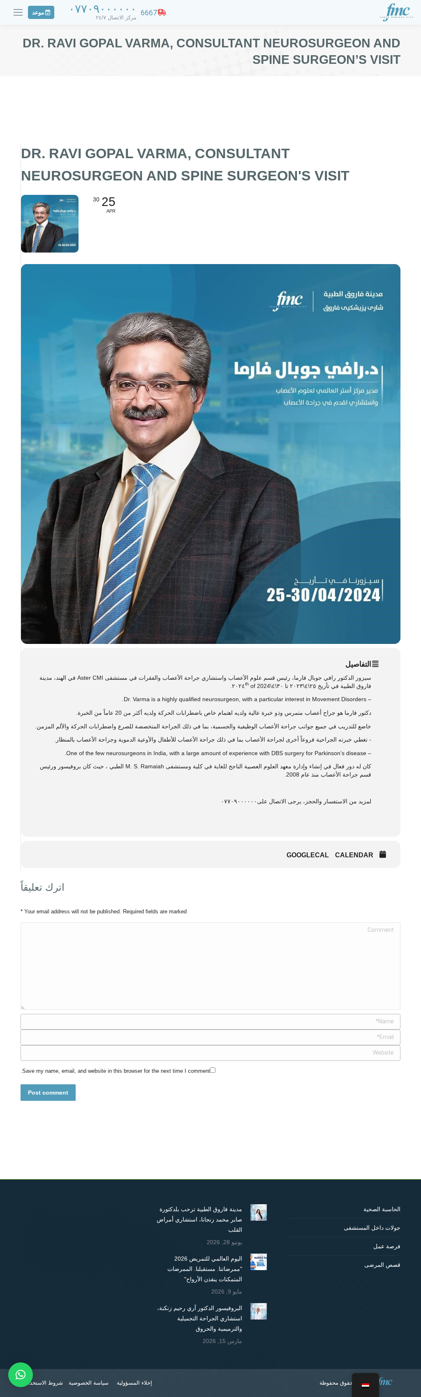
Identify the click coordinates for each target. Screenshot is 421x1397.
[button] (20, 1374)
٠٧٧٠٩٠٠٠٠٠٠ (102, 8)
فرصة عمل (386, 1246)
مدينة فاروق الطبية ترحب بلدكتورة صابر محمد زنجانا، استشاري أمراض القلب (199, 1219)
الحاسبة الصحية (381, 1209)
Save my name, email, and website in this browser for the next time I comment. (115, 1071)
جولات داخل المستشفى (372, 1227)
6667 (149, 12)
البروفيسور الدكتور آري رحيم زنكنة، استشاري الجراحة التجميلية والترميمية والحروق (199, 1318)
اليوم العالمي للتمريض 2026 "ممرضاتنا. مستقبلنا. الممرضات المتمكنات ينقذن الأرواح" (204, 1268)
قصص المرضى (382, 1264)
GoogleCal (308, 855)
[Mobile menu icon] (18, 12)
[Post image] (258, 1212)
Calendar (354, 855)
